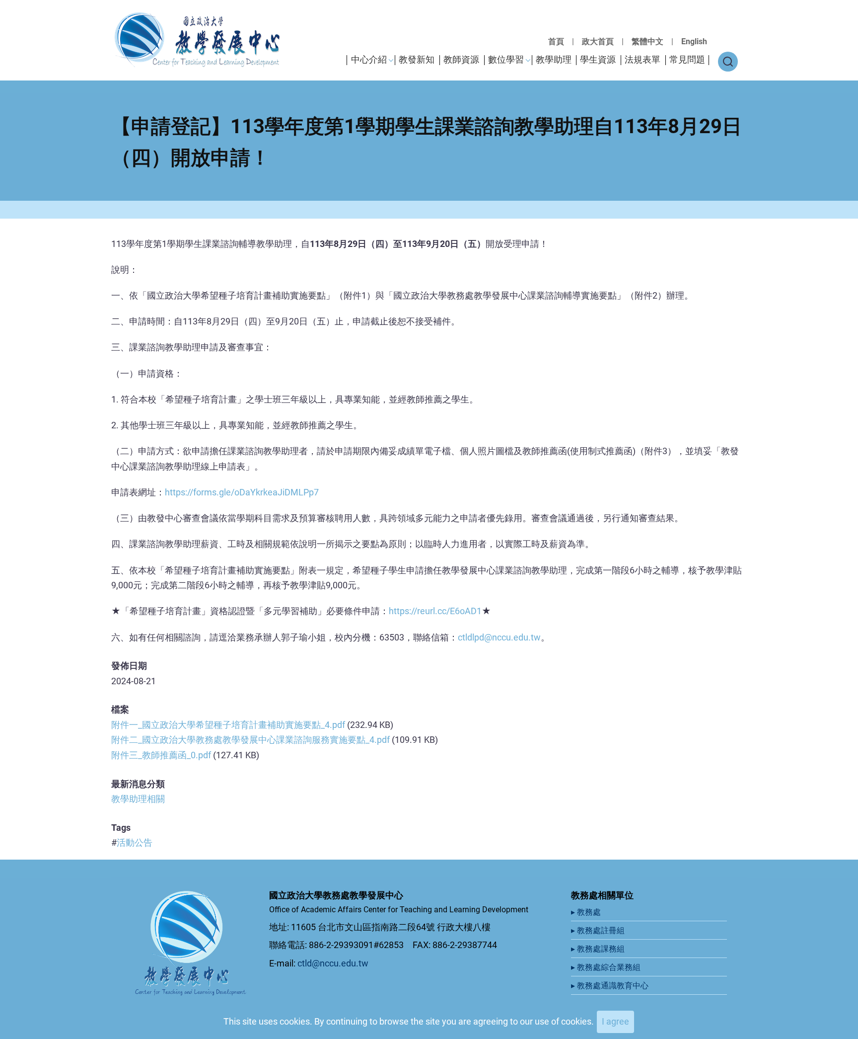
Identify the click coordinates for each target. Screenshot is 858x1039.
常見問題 (687, 59)
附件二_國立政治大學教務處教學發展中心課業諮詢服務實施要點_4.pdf (250, 739)
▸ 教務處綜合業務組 (607, 967)
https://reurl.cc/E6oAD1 (435, 611)
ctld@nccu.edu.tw (332, 963)
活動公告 (134, 842)
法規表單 (642, 59)
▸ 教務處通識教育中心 (610, 985)
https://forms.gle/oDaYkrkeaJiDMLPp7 (242, 492)
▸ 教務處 (587, 912)
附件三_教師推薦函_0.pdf (161, 755)
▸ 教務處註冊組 (599, 930)
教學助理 (554, 59)
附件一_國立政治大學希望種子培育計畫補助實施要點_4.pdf (228, 724)
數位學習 (506, 59)
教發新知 (416, 59)
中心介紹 (369, 59)
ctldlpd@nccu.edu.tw (499, 637)
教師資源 (461, 59)
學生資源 (598, 59)
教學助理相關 (138, 799)
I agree (615, 1021)
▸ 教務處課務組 (599, 949)
